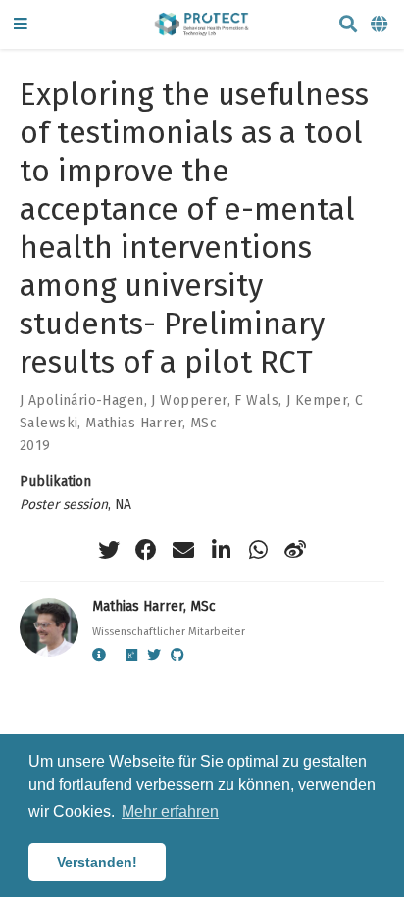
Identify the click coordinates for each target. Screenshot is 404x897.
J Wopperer (189, 400)
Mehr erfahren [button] (170, 811)
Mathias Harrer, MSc (151, 423)
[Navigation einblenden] (20, 25)
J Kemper (316, 400)
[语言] (380, 25)
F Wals (256, 400)
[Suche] (348, 25)
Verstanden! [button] (97, 862)
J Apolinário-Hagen (82, 400)
